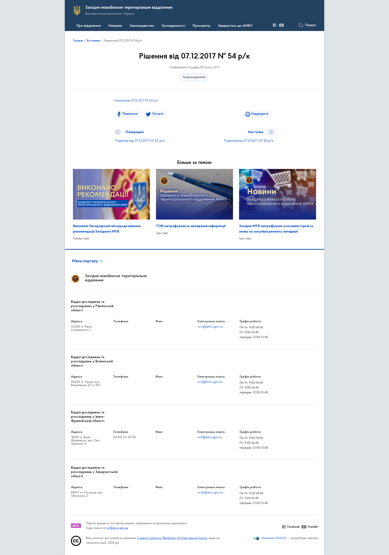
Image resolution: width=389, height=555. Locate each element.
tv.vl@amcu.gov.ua (210, 382)
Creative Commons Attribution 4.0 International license (172, 538)
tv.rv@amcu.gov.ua (210, 326)
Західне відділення (194, 77)
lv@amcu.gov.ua (117, 528)
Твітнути (157, 113)
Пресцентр (201, 26)
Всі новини (93, 40)
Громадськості (173, 26)
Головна (78, 40)
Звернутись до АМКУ (235, 26)
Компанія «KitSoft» (274, 538)
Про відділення (89, 26)
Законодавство (142, 26)
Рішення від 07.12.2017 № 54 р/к (136, 100)
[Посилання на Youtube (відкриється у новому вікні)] (281, 25)
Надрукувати (259, 113)
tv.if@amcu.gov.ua (210, 437)
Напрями (115, 26)
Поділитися (130, 113)
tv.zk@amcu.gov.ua (210, 492)
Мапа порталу (85, 261)
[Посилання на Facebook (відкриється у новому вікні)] (274, 25)
